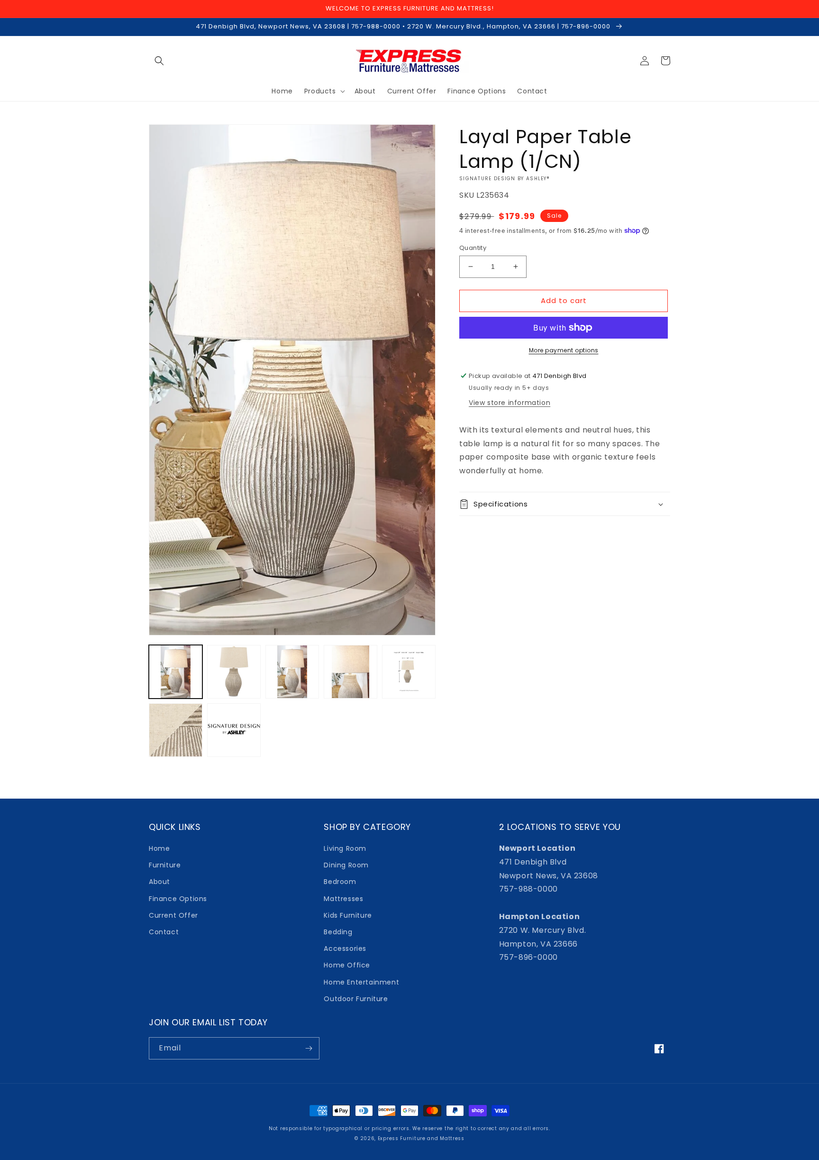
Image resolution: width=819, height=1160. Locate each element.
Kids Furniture (348, 915)
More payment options (564, 350)
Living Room (345, 848)
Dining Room (346, 865)
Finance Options (178, 898)
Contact (164, 932)
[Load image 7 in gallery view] (234, 730)
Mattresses (343, 898)
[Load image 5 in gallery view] (409, 672)
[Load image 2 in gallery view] (234, 672)
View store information (509, 402)
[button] (159, 60)
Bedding (338, 932)
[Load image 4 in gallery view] (350, 672)
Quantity (472, 247)
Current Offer (173, 915)
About (159, 881)
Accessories (345, 948)
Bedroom (340, 881)
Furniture (165, 865)
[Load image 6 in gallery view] (175, 730)
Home (159, 848)
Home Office (347, 965)
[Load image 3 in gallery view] (292, 672)
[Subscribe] (308, 1048)
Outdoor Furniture (356, 998)
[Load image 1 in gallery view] (175, 672)
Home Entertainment (361, 982)
